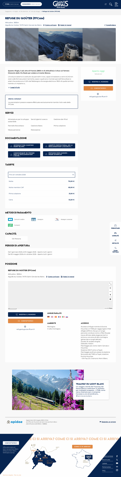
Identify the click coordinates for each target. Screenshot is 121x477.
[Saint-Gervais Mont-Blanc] (60, 4)
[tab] (39, 174)
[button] (110, 4)
